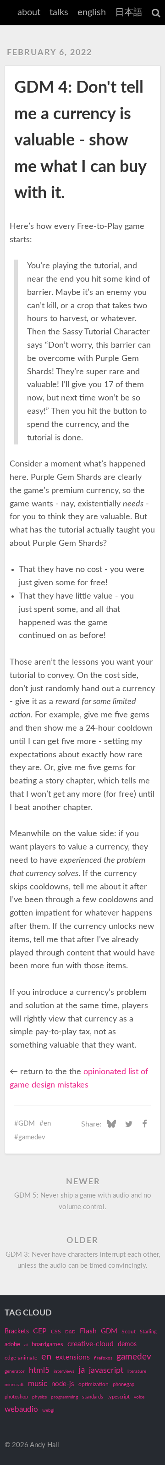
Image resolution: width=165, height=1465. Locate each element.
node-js (62, 1384)
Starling (148, 1331)
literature (136, 1371)
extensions (72, 1357)
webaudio (21, 1409)
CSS (56, 1331)
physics (39, 1397)
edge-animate (21, 1357)
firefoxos (103, 1358)
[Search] (156, 12)
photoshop (16, 1396)
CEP (40, 1331)
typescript (118, 1396)
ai (26, 1345)
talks (59, 12)
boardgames (47, 1345)
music (37, 1383)
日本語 (129, 12)
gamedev (31, 1137)
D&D (70, 1332)
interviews (64, 1371)
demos (127, 1344)
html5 (39, 1370)
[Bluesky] (111, 1124)
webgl (48, 1410)
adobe (12, 1345)
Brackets (17, 1331)
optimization (93, 1384)
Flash (88, 1331)
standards (92, 1396)
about (28, 12)
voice (139, 1397)
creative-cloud (90, 1344)
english (91, 12)
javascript (106, 1370)
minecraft (14, 1384)
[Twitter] (129, 1124)
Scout (128, 1331)
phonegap (123, 1384)
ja (81, 1370)
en (47, 1123)
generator (15, 1371)
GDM (26, 1123)
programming (64, 1397)
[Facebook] (144, 1124)
